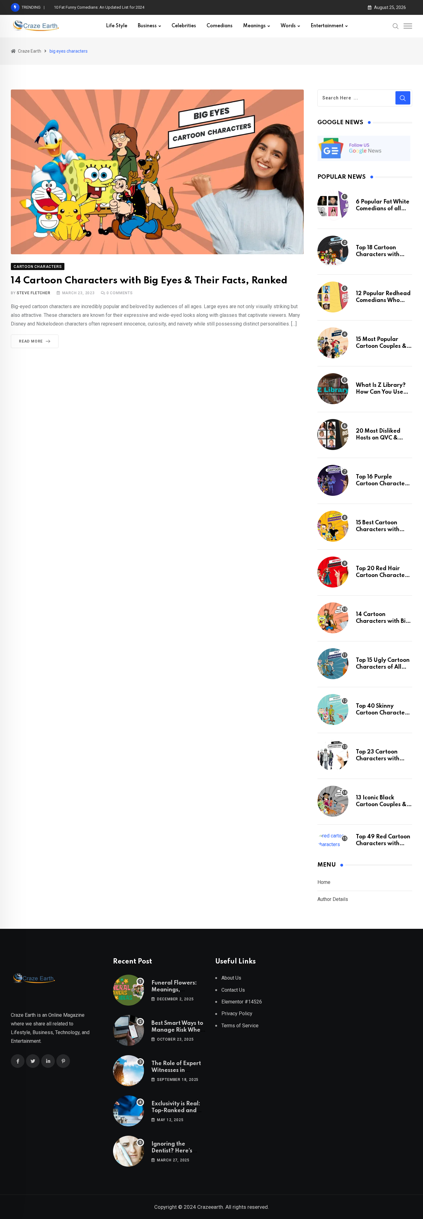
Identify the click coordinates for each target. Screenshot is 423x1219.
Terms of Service (240, 1026)
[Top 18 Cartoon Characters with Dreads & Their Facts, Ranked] (332, 251)
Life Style (116, 26)
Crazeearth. (210, 1207)
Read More (31, 341)
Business (147, 26)
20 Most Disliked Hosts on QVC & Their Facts (378, 438)
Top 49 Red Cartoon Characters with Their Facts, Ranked (383, 844)
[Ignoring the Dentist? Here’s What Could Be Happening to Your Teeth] (128, 1151)
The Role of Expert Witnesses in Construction (176, 1070)
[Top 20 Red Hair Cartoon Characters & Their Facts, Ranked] (332, 572)
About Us (231, 978)
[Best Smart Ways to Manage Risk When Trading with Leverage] (128, 1030)
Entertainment (327, 26)
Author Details (332, 899)
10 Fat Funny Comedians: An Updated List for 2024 (99, 7)
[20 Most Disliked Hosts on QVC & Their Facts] (332, 434)
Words (288, 26)
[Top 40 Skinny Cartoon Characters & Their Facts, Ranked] (332, 709)
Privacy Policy (236, 1013)
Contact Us (233, 990)
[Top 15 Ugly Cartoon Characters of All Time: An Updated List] (332, 663)
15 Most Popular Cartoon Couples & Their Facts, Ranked (382, 346)
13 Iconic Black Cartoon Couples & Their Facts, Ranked (382, 805)
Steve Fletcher (33, 293)
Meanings (254, 26)
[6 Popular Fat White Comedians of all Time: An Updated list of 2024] (332, 205)
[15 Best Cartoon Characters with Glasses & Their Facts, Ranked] (332, 526)
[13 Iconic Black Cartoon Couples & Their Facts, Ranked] (332, 801)
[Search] (396, 26)
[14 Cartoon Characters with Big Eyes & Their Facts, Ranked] (332, 617)
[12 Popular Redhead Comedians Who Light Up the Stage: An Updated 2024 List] (332, 297)
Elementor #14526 (241, 1002)
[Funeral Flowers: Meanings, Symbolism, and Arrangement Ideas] (128, 990)
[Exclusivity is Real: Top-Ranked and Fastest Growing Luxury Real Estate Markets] (128, 1110)
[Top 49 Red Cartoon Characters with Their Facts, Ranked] (332, 840)
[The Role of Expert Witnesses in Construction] (128, 1070)
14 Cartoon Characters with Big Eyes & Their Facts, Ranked (149, 281)
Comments (120, 293)
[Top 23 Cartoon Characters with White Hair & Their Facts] (332, 755)
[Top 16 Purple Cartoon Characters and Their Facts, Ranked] (332, 480)
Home (323, 882)
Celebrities (184, 26)
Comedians (220, 26)
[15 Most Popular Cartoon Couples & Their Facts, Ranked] (332, 342)
